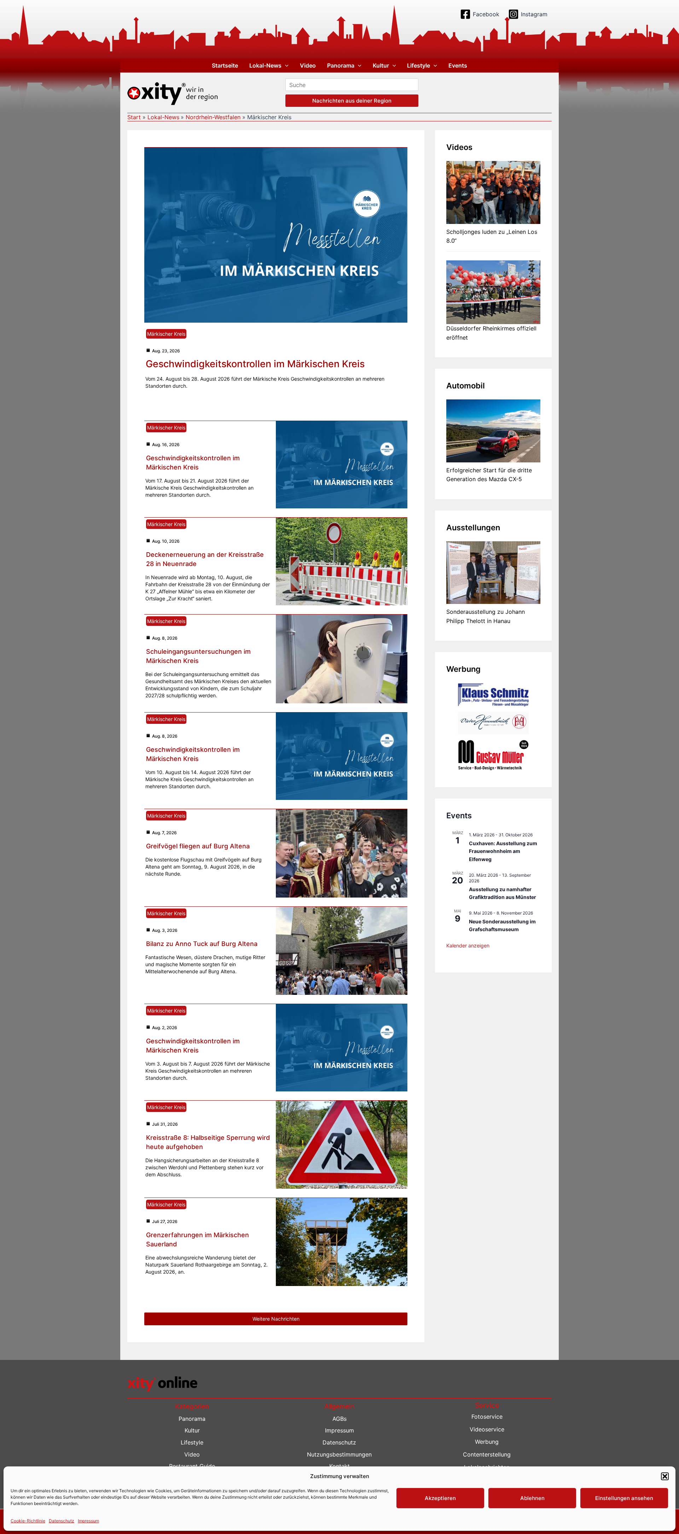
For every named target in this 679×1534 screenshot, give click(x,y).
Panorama (340, 65)
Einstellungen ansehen (624, 1498)
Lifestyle (418, 65)
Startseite (225, 65)
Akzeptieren (440, 1498)
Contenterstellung (487, 1454)
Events (457, 65)
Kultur (381, 65)
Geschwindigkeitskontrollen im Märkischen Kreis (255, 364)
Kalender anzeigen (467, 945)
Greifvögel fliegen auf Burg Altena (198, 846)
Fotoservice (487, 1416)
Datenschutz (61, 1520)
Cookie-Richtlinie (28, 1520)
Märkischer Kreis (166, 334)
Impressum (88, 1520)
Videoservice (487, 1429)
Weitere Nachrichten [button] (276, 1319)
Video (308, 65)
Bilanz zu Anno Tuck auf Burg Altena (201, 943)
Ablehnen (532, 1498)
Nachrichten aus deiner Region (351, 100)
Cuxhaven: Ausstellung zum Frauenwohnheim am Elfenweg (503, 851)
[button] (664, 1476)
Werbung (487, 1441)
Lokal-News (265, 65)
